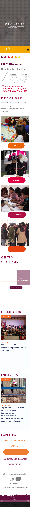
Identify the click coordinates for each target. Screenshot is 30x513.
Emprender (17, 180)
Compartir (17, 249)
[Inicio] (5, 49)
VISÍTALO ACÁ (16, 287)
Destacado (5, 342)
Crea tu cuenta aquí (16, 452)
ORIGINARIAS (5, 505)
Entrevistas (5, 405)
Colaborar (17, 215)
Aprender (16, 145)
